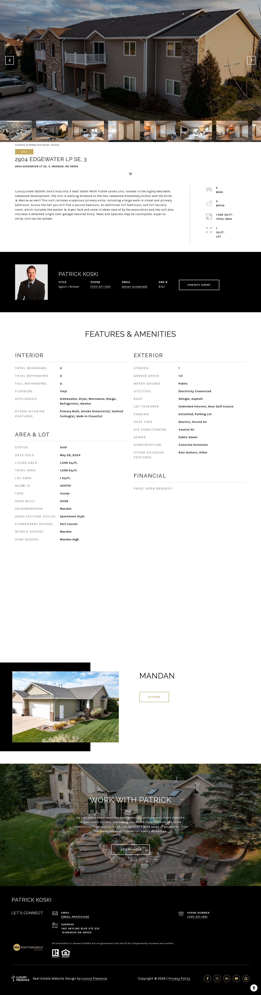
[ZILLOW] (245, 978)
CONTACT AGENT (199, 284)
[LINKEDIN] (226, 978)
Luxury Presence (94, 978)
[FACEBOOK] (207, 978)
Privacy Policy (179, 978)
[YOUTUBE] (236, 978)
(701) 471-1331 (101, 286)
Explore (154, 696)
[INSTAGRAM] (217, 978)
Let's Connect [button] (131, 849)
